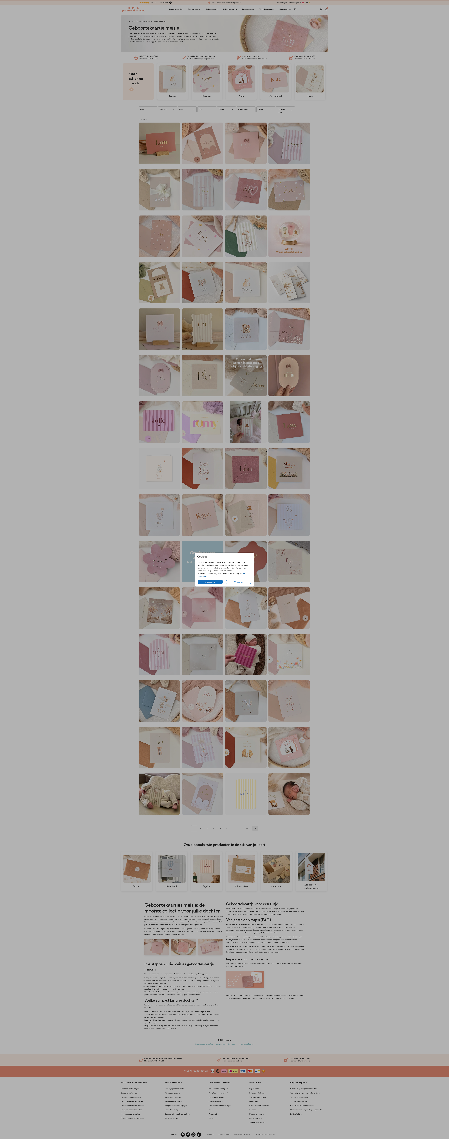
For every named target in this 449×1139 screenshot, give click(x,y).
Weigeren (238, 582)
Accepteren (210, 582)
